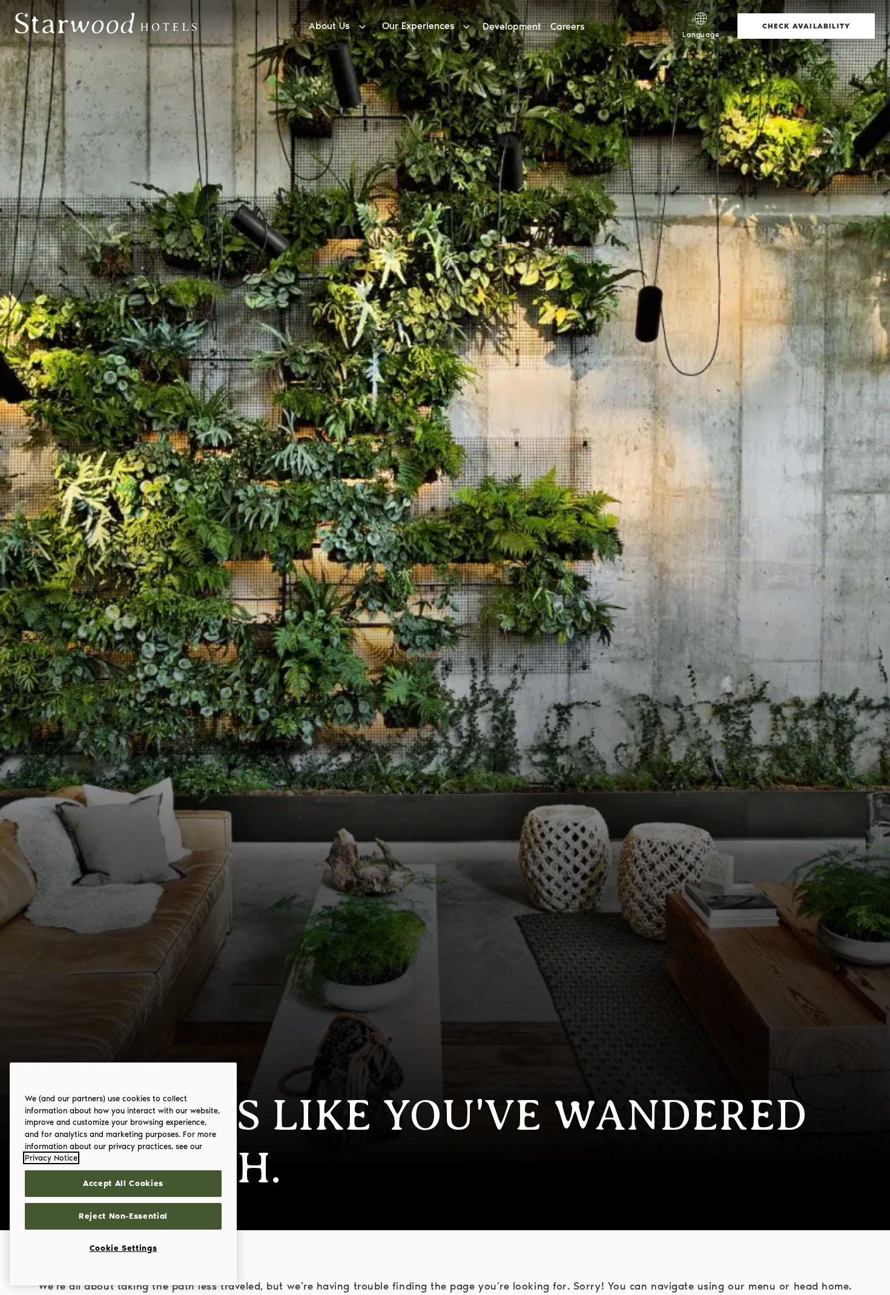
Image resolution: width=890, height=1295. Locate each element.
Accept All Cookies (123, 1183)
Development (512, 26)
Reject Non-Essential (123, 1216)
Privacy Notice (51, 1157)
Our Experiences (418, 25)
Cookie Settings (123, 1248)
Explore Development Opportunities (642, 12)
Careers (567, 26)
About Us (329, 25)
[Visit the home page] (106, 26)
